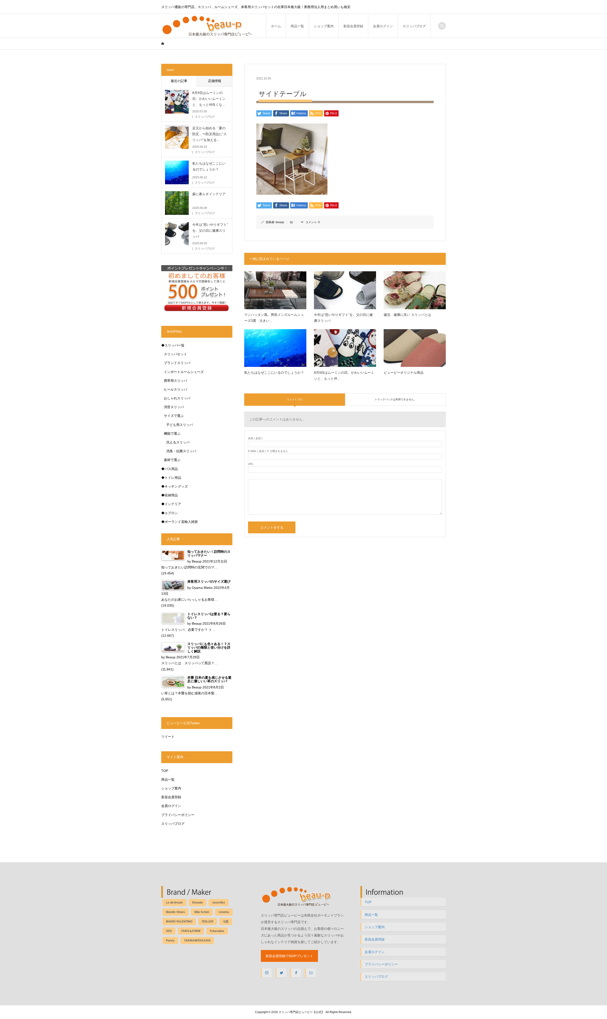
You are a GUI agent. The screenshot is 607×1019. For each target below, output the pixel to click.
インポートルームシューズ (184, 372)
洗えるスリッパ (177, 442)
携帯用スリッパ (175, 381)
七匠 (226, 921)
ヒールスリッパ (175, 389)
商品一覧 (297, 26)
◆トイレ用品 (171, 478)
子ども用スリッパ (179, 425)
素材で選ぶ (172, 460)
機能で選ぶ (172, 433)
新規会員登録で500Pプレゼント (289, 956)
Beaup (197, 561)
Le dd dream (174, 902)
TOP (164, 771)
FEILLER (207, 921)
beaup (280, 222)
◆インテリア (171, 504)
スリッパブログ (414, 26)
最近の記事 (179, 81)
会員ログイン (383, 26)
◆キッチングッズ (174, 486)
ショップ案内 (324, 26)
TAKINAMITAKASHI (197, 940)
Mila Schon (201, 912)
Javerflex (218, 902)
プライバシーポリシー (177, 815)
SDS (169, 931)
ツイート (168, 736)
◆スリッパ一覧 (172, 345)
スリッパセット (175, 354)
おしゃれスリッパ (177, 398)
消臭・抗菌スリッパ (181, 451)
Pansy (170, 940)
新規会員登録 (353, 26)
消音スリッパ (174, 407)
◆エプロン (169, 513)
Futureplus (217, 931)
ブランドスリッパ (177, 363)
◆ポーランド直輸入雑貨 (179, 522)
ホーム (276, 26)
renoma (224, 912)
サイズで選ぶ (174, 416)
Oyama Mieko (202, 588)
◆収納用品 (169, 495)
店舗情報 (214, 81)
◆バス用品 (169, 469)
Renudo (197, 902)
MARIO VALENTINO (179, 921)
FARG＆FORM (190, 931)
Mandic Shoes (175, 912)
